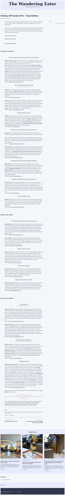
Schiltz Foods (13, 405)
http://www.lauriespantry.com (16, 276)
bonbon (28, 401)
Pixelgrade (19, 491)
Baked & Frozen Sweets (10, 38)
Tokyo (32, 459)
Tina (1, 18)
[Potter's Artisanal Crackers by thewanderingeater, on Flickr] (23, 248)
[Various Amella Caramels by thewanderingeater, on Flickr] (23, 196)
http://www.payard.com (14, 97)
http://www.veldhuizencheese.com (17, 387)
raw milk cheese (8, 405)
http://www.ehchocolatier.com (16, 157)
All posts (7, 415)
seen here (27, 241)
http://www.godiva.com (14, 126)
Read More (3, 469)
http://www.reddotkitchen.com (16, 336)
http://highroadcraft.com (15, 290)
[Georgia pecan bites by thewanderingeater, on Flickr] (32, 221)
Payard (31, 403)
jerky (19, 403)
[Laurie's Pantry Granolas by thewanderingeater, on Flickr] (24, 265)
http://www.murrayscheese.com (16, 321)
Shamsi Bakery (19, 405)
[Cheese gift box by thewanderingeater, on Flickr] (24, 304)
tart (28, 405)
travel (8, 459)
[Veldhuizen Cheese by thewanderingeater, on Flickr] (24, 361)
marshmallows (27, 403)
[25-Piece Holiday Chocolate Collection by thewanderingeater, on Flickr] (23, 85)
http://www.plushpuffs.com (15, 176)
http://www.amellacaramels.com (16, 207)
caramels (32, 401)
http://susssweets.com (14, 193)
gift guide (6, 403)
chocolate (36, 401)
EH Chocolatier (21, 402)
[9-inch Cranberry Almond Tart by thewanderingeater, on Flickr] (18, 221)
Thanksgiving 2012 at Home (11, 421)
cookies (39, 401)
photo (6, 108)
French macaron (33, 402)
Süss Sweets (24, 405)
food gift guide (27, 402)
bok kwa (25, 401)
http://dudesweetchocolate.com (16, 82)
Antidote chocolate (13, 401)
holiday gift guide (15, 403)
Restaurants (27, 459)
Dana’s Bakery (7, 402)
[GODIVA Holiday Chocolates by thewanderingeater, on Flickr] (24, 113)
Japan (5, 459)
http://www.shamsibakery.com (16, 234)
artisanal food (20, 401)
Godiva (10, 403)
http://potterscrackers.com (15, 262)
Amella (8, 401)
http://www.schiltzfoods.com (15, 358)
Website (12, 415)
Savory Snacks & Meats (10, 43)
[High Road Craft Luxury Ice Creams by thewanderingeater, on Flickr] (23, 279)
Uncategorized (4, 13)
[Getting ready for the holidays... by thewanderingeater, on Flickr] (24, 339)
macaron (22, 403)
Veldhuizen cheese (32, 405)
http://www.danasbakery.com (16, 245)
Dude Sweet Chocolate (15, 402)
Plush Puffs (36, 403)
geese (38, 402)
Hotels (2, 459)
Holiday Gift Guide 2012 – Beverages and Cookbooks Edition (35, 422)
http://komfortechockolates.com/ (16, 143)
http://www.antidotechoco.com (16, 109)
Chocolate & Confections (10, 35)
